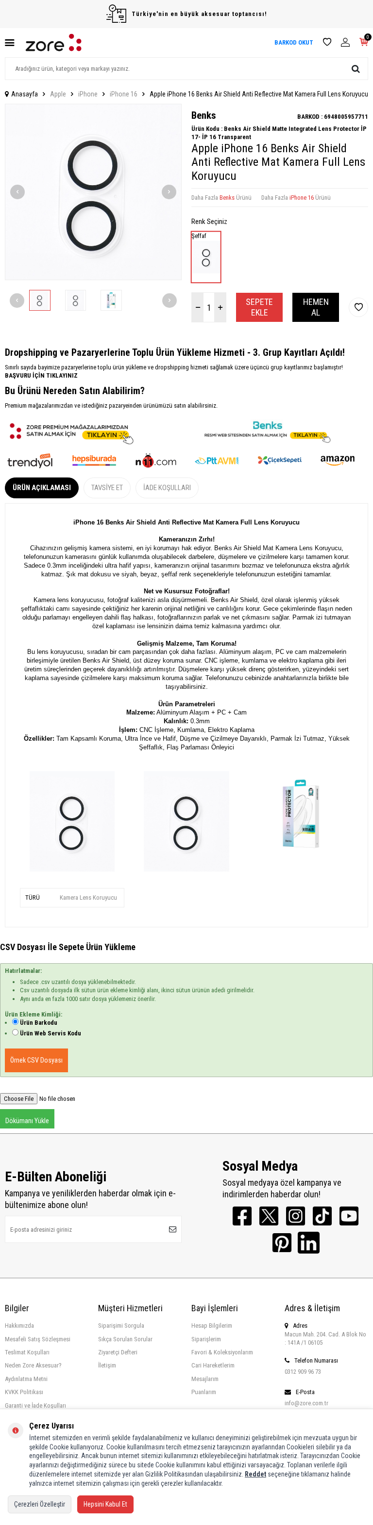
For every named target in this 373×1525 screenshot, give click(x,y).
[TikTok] (322, 1216)
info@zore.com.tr (306, 1403)
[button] (17, 192)
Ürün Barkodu (38, 1022)
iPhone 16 (123, 94)
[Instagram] (295, 1216)
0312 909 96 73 (303, 1371)
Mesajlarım (205, 1378)
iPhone (88, 94)
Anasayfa (24, 94)
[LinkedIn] (309, 1243)
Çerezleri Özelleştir (39, 1504)
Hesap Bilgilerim (211, 1325)
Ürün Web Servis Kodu (50, 1033)
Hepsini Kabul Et (105, 1504)
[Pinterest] (282, 1243)
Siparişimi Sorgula (121, 1325)
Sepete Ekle (259, 307)
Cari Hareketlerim (213, 1365)
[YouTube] (349, 1216)
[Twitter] (269, 1216)
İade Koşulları (167, 487)
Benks (203, 115)
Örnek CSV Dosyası (36, 1060)
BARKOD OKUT (293, 42)
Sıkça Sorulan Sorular (125, 1339)
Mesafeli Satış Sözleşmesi (37, 1339)
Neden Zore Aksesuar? (33, 1365)
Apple (58, 94)
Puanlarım (203, 1392)
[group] (93, 192)
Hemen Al (316, 307)
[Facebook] (242, 1216)
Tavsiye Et (107, 487)
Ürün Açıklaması (42, 487)
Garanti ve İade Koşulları (35, 1405)
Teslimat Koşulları (27, 1352)
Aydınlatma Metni (26, 1378)
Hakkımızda (19, 1325)
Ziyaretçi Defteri (117, 1352)
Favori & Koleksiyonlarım (222, 1352)
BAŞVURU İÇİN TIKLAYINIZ (41, 375)
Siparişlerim (206, 1339)
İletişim (107, 1365)
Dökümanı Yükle (27, 1121)
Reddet (255, 1474)
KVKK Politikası (24, 1392)
